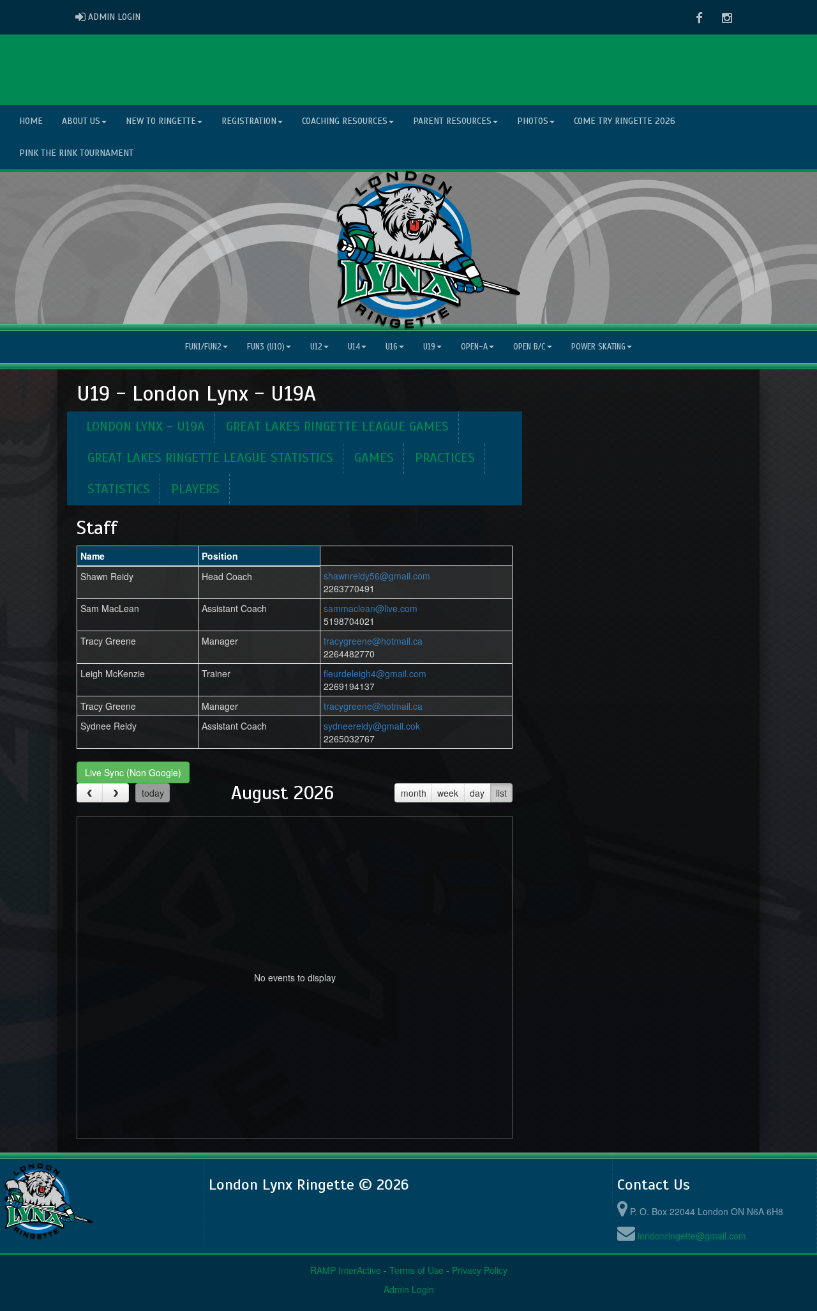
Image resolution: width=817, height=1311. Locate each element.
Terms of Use (416, 1270)
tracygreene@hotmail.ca (373, 640)
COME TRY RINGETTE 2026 (624, 121)
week (447, 792)
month (413, 792)
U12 (316, 347)
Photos (532, 121)
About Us (81, 121)
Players (195, 489)
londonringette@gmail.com (692, 1235)
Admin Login (409, 1289)
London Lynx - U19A (145, 426)
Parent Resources (452, 121)
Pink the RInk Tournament (76, 153)
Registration (248, 121)
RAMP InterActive (345, 1270)
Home (31, 121)
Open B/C (529, 347)
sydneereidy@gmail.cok (372, 725)
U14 (354, 347)
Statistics (118, 489)
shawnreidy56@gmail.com (377, 575)
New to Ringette (161, 121)
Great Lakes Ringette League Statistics (210, 458)
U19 (429, 347)
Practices (445, 458)
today (153, 792)
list (501, 792)
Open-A (474, 347)
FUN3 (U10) (266, 347)
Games (374, 458)
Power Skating (598, 347)
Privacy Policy (479, 1270)
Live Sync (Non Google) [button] (133, 772)
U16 (392, 347)
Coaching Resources (344, 121)
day (477, 792)
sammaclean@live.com (370, 608)
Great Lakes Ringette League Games (337, 426)
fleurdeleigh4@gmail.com (375, 673)
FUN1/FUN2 (203, 347)
